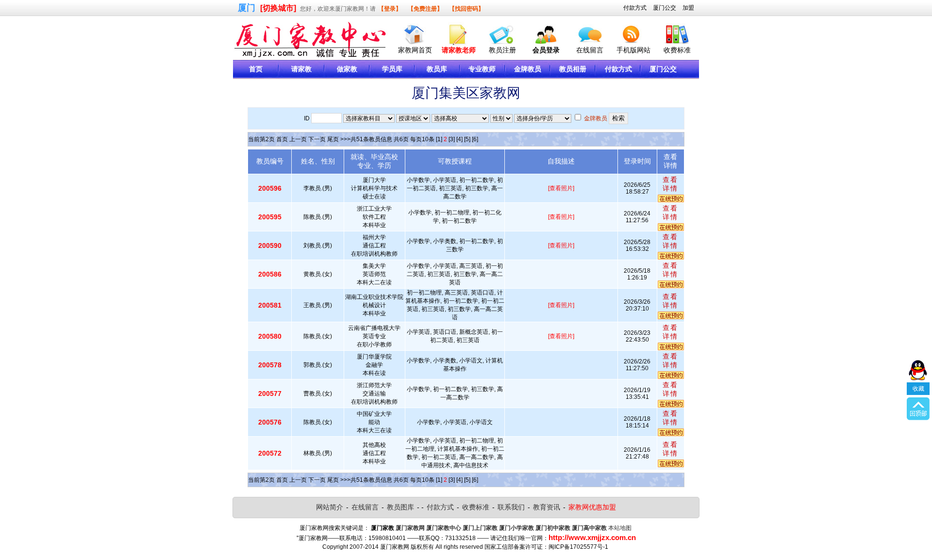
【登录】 (389, 8)
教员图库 (400, 507)
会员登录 (546, 50)
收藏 (918, 388)
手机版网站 (633, 50)
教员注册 (502, 50)
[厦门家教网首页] (415, 32)
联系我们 (511, 507)
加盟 (688, 7)
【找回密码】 (466, 8)
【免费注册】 (425, 8)
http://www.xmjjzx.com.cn (592, 537)
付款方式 (635, 7)
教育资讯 (546, 507)
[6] (475, 139)
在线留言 (589, 50)
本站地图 (620, 528)
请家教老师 (459, 50)
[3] (452, 139)
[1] (439, 139)
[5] (467, 139)
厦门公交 (664, 7)
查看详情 (670, 184)
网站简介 (329, 507)
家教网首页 (415, 50)
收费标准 (677, 50)
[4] (459, 139)
